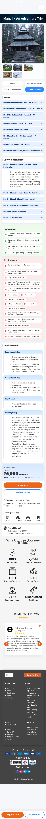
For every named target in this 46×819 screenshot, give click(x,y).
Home (9, 730)
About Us (10, 688)
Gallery (9, 698)
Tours (9, 691)
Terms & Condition (33, 727)
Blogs (9, 695)
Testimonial (11, 693)
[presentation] (6, 644)
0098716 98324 (20, 531)
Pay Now (10, 734)
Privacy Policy (31, 730)
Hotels (12, 83)
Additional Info (34, 90)
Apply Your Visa (13, 737)
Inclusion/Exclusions (12, 90)
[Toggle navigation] (41, 7)
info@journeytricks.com (31, 2)
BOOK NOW (23, 485)
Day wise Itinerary (34, 83)
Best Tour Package (33, 688)
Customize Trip (32, 675)
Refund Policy (32, 732)
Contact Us (11, 732)
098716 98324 (13, 2)
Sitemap (10, 739)
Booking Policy (32, 734)
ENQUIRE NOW (23, 492)
